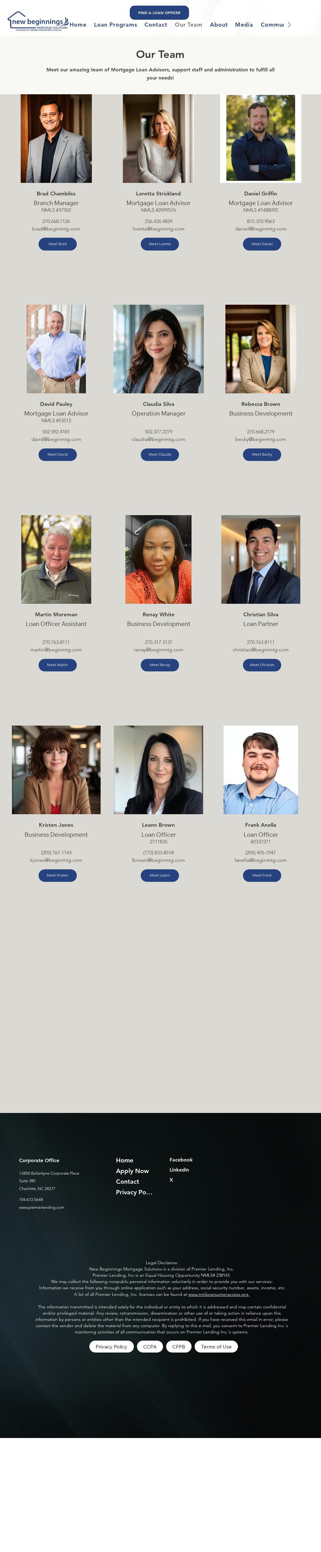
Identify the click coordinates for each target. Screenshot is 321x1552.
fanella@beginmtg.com (260, 860)
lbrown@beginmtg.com (158, 860)
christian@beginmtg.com (261, 650)
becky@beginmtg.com (260, 439)
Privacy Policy (135, 1192)
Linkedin (179, 1170)
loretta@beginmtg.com (159, 229)
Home (124, 1160)
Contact (127, 1181)
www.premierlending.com (41, 1207)
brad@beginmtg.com (56, 229)
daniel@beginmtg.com (261, 229)
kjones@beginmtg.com (56, 860)
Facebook (181, 1160)
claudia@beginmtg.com (158, 439)
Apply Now (132, 1171)
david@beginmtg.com (56, 439)
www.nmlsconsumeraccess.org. (219, 1294)
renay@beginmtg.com (158, 650)
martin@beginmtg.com (56, 650)
